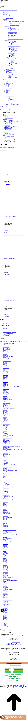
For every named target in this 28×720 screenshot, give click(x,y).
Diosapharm (5, 400)
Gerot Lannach (6, 443)
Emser (4, 422)
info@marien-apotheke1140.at (15, 644)
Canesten (5, 390)
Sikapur (5, 569)
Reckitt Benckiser (7, 541)
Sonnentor (5, 576)
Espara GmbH (6, 425)
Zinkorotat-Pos (6, 626)
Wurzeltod (5, 623)
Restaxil (5, 545)
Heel (4, 456)
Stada (4, 581)
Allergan (5, 350)
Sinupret (5, 574)
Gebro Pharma (6, 440)
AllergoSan (6, 352)
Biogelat (5, 378)
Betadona (5, 373)
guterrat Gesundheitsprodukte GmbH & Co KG (13, 449)
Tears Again (5, 594)
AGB (26, 686)
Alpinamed (5, 355)
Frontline (5, 436)
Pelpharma (5, 525)
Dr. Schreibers (6, 415)
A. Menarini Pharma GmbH (9, 343)
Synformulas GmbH (7, 589)
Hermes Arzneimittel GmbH (9, 459)
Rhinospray (5, 546)
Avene (5, 365)
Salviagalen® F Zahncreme (9, 300)
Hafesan (5, 450)
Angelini (5, 357)
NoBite (4, 503)
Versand (8, 184)
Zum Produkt (6, 191)
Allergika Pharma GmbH (8, 351)
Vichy (5, 614)
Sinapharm (5, 572)
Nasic (4, 498)
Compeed (5, 394)
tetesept (4, 598)
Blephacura (5, 382)
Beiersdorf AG (6, 371)
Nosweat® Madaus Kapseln (9, 258)
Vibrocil (5, 612)
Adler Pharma (6, 348)
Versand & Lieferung (8, 687)
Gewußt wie (5, 445)
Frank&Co (5, 434)
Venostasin (5, 609)
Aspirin (5, 363)
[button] (3, 717)
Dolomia (5, 404)
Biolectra (5, 379)
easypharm (5, 419)
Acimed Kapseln (7, 174)
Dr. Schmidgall (6, 414)
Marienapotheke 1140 (8, 486)
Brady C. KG (6, 384)
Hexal (4, 460)
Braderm (5, 383)
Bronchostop (6, 385)
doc (4, 401)
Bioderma (5, 377)
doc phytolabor (6, 403)
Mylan (4, 497)
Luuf (4, 482)
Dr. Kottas (5, 411)
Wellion (5, 621)
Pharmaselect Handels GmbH (9, 530)
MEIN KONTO (3, 106)
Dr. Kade (5, 410)
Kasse (10, 109)
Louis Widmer (6, 481)
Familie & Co (5, 328)
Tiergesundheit (6, 335)
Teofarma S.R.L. (6, 596)
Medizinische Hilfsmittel (8, 333)
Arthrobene (5, 362)
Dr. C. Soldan (6, 406)
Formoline (5, 433)
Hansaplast (5, 453)
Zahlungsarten (16, 687)
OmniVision (5, 516)
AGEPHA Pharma (7, 349)
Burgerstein (5, 387)
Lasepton (5, 476)
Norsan (4, 504)
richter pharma (6, 547)
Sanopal (5, 560)
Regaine (5, 542)
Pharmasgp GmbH (7, 531)
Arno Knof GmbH (7, 361)
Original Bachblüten (7, 517)
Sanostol (5, 561)
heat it (4, 455)
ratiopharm (5, 539)
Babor (4, 366)
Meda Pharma (6, 488)
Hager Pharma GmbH (7, 452)
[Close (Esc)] (0, 718)
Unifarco (5, 605)
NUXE (4, 509)
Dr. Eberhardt (6, 407)
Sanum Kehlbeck (6, 563)
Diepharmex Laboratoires (8, 399)
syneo (4, 588)
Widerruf (23, 687)
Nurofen (5, 506)
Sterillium (5, 583)
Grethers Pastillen (7, 447)
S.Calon (5, 552)
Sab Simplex (6, 553)
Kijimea (5, 468)
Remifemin (5, 544)
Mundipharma (6, 495)
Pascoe (4, 524)
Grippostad (5, 448)
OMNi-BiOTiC (6, 513)
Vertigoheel (5, 610)
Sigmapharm (6, 568)
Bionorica (5, 380)
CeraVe (5, 391)
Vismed (5, 615)
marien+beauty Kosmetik (8, 330)
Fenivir (4, 432)
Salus (4, 555)
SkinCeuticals (6, 575)
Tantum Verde (6, 591)
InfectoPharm (6, 462)
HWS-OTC (5, 461)
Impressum (15, 686)
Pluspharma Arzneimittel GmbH (10, 534)
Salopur (5, 554)
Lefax (4, 477)
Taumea (5, 593)
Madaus (8, 188)
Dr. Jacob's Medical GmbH (9, 408)
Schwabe (5, 566)
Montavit (5, 492)
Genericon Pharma (7, 441)
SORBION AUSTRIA (8, 577)
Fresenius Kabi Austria (8, 435)
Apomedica (6, 358)
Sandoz (4, 556)
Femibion (5, 431)
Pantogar (5, 523)
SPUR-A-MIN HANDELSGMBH (10, 580)
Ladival (5, 475)
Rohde (4, 551)
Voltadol (5, 618)
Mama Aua (5, 485)
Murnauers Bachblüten (8, 496)
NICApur (5, 500)
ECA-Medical (6, 420)
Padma (4, 520)
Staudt (4, 582)
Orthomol (5, 518)
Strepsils (5, 586)
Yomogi (5, 624)
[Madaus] (13, 188)
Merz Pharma (6, 491)
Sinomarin (5, 573)
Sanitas (4, 558)
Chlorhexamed (6, 393)
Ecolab (4, 421)
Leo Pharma (5, 478)
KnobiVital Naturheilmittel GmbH (10, 470)
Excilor (4, 428)
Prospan (5, 537)
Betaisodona (5, 375)
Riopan (4, 548)
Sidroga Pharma (6, 567)
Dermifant (5, 397)
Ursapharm (5, 607)
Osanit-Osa (5, 519)
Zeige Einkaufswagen (4, 109)
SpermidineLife (6, 579)
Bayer (4, 370)
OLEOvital (5, 511)
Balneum (5, 369)
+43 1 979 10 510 (16, 642)
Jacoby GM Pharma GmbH (9, 464)
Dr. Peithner (5, 413)
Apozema (5, 359)
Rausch (5, 540)
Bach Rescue (6, 368)
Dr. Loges (5, 412)
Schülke (5, 565)
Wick (4, 622)
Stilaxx (4, 584)
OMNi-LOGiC (6, 514)
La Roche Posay (7, 474)
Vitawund (5, 617)
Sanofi (5, 559)
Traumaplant (6, 603)
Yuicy (4, 625)
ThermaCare (6, 601)
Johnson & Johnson (7, 466)
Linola (5, 479)
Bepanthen (5, 372)
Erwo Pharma (6, 424)
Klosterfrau (6, 469)
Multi (4, 493)
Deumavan (5, 398)
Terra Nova (5, 597)
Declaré (5, 396)
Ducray (5, 417)
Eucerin (5, 427)
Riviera (4, 549)
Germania (5, 442)
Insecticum (5, 463)
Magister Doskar (6, 484)
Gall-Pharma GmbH (7, 438)
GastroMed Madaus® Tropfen (10, 216)
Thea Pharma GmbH (7, 600)
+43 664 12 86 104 (16, 646)
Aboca (4, 345)
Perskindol (5, 526)
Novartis (5, 505)
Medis (4, 490)
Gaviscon (5, 439)
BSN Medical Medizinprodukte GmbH (11, 386)
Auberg (5, 364)
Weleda (5, 619)
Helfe (4, 457)
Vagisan (5, 608)
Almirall (5, 354)
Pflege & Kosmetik (6, 334)
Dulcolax (5, 418)
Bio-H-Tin (5, 376)
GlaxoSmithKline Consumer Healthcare (11, 446)
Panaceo (5, 521)
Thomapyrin (5, 602)
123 (1, 341)
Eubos (5, 426)
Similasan (5, 570)
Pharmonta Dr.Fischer (7, 532)
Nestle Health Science (8, 499)
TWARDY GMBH (7, 604)
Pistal (4, 533)
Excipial (5, 429)
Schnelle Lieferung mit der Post (7, 630)
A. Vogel (5, 344)
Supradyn (5, 587)
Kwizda (5, 471)
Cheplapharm (6, 392)
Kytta (4, 473)
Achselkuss (6, 347)
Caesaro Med (6, 389)
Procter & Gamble (7, 535)
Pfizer (4, 528)
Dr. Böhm (5, 405)
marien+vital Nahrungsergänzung (9, 332)
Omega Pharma (6, 512)
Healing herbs (6, 454)
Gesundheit (5, 329)
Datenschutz (21, 686)
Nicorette (5, 502)
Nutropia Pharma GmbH (8, 507)
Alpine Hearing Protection (8, 356)
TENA (4, 595)
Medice (4, 489)
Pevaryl (5, 527)
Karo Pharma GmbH (7, 467)
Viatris (4, 611)
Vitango (5, 616)
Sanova (5, 562)
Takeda (4, 590)
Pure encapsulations (8, 538)
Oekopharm (6, 510)
